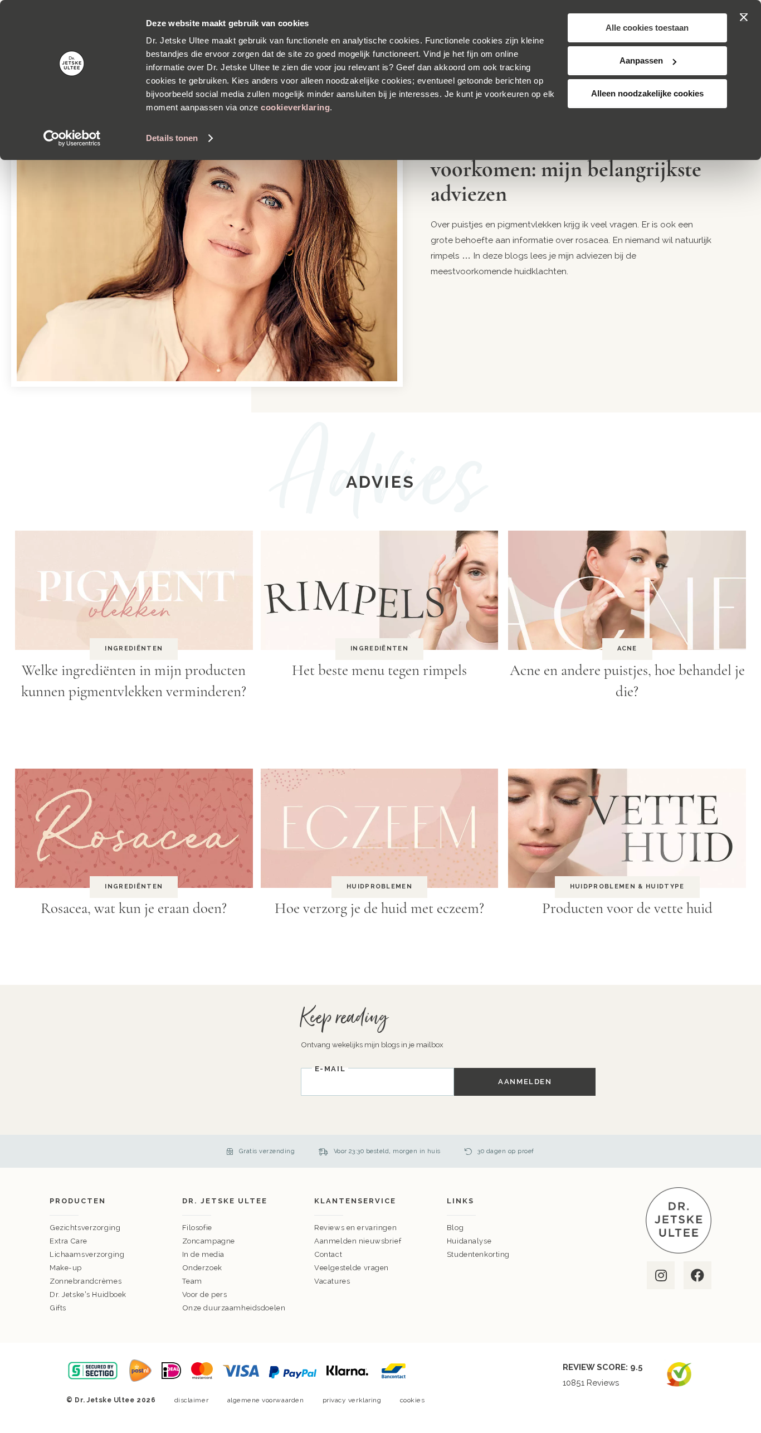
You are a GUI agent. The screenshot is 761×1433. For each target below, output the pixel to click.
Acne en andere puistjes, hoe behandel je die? (627, 681)
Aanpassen (641, 60)
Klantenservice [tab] (355, 1201)
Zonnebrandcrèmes (85, 1281)
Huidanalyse (469, 1241)
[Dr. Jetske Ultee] (678, 1251)
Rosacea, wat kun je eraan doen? (134, 908)
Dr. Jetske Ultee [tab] (224, 1201)
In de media (203, 1254)
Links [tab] (460, 1201)
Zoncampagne (208, 1241)
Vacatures (332, 1281)
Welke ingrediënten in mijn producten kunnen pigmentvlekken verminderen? (133, 681)
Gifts (58, 1308)
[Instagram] (660, 1275)
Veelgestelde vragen (351, 1268)
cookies (412, 1400)
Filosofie (197, 1227)
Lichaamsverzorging (87, 1254)
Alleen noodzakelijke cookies (647, 93)
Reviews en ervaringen (355, 1227)
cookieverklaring (295, 107)
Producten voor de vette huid (627, 908)
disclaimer (191, 1400)
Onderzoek (202, 1268)
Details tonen (172, 138)
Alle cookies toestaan (647, 27)
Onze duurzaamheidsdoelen (234, 1308)
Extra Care (68, 1241)
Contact (328, 1254)
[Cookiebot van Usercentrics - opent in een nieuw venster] (72, 138)
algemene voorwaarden (265, 1400)
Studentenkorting (478, 1254)
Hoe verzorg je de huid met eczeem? (379, 908)
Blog (455, 1227)
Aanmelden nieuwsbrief (357, 1241)
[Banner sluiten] (744, 17)
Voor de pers (204, 1294)
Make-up (66, 1268)
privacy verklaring (352, 1400)
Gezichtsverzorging (85, 1227)
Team (192, 1281)
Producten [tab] (78, 1201)
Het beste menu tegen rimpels (379, 670)
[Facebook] (696, 1275)
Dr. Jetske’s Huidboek (88, 1294)
